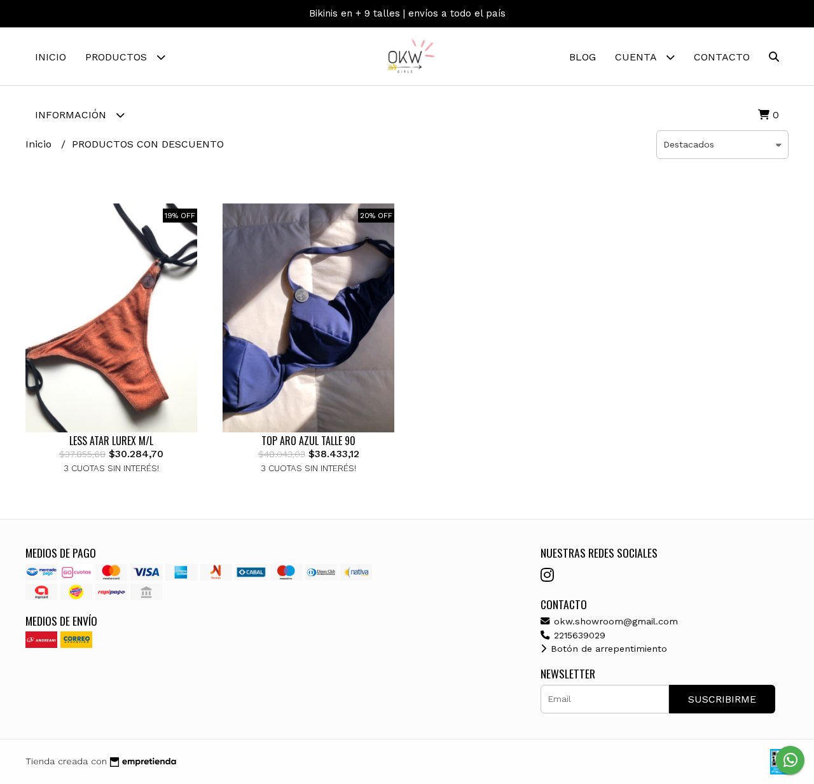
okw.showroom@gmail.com (614, 621)
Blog (582, 57)
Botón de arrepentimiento (607, 648)
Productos (117, 57)
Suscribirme (722, 699)
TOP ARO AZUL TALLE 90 (308, 440)
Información (72, 115)
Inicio (50, 57)
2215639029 (578, 635)
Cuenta (637, 57)
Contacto (722, 57)
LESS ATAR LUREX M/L (111, 440)
